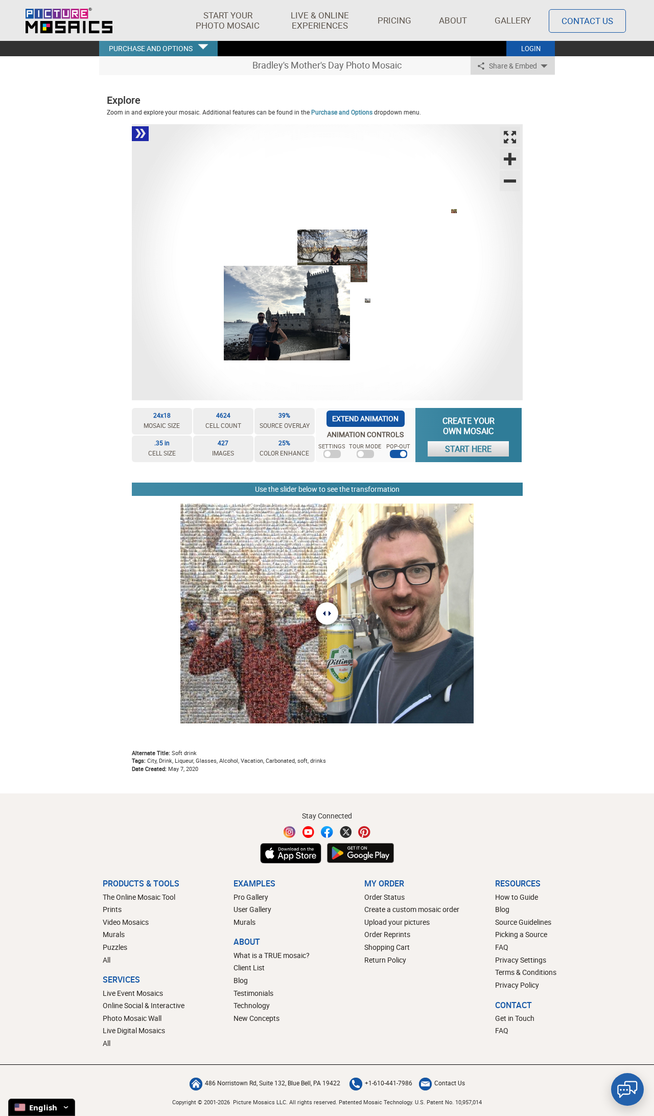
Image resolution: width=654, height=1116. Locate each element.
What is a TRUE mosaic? (271, 955)
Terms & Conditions (525, 972)
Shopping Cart (387, 947)
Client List (249, 967)
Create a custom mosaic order (411, 909)
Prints (112, 909)
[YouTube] (308, 832)
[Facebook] (327, 832)
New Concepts (256, 1018)
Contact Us (587, 21)
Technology (251, 1005)
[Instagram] (290, 832)
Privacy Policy (517, 985)
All (106, 960)
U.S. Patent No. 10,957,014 (448, 1102)
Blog (240, 980)
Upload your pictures (397, 922)
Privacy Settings (520, 960)
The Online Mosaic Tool (139, 897)
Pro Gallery (250, 897)
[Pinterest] (364, 832)
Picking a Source (521, 934)
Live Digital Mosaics (134, 1030)
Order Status (384, 897)
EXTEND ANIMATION (365, 418)
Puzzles (115, 947)
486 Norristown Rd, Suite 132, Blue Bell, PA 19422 (272, 1083)
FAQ (501, 947)
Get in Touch (514, 1018)
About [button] (453, 20)
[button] (227, 20)
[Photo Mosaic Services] (69, 20)
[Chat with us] (627, 1089)
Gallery (513, 20)
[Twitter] (346, 832)
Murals (114, 934)
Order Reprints (387, 934)
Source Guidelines (523, 922)
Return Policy (385, 960)
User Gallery (252, 909)
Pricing (394, 20)
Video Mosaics (126, 922)
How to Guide (516, 897)
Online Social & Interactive (143, 1005)
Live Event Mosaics (133, 993)
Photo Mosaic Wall (132, 1018)
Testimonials (253, 993)
